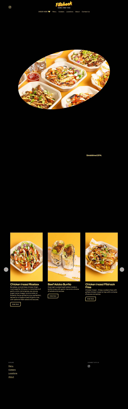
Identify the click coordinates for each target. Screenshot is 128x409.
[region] (64, 269)
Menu (54, 12)
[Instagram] (9, 7)
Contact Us (86, 12)
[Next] (122, 269)
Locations (69, 12)
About (77, 12)
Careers (61, 12)
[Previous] (6, 269)
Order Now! (15, 304)
